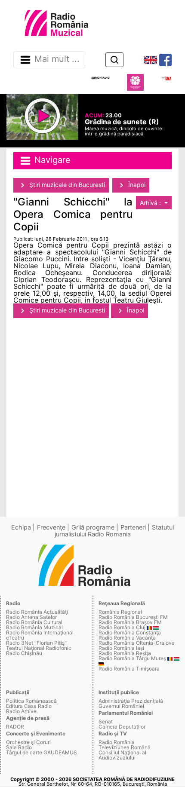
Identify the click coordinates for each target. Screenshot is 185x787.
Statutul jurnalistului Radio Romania (114, 531)
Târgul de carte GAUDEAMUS (41, 752)
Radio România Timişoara (129, 668)
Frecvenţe (51, 527)
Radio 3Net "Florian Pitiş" (36, 643)
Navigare (51, 160)
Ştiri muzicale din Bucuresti (66, 184)
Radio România (117, 742)
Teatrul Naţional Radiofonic (38, 648)
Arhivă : (151, 202)
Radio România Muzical (34, 627)
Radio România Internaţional (40, 632)
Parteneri (133, 527)
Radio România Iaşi (121, 648)
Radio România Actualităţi (37, 612)
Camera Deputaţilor (122, 726)
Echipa (21, 527)
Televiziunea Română (125, 747)
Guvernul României (121, 706)
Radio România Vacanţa (127, 637)
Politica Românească (31, 701)
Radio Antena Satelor (31, 617)
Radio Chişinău (24, 653)
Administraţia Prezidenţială (131, 701)
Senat (106, 721)
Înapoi (135, 184)
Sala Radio (19, 747)
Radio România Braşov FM (130, 622)
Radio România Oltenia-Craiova (137, 643)
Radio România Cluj (122, 627)
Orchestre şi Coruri (28, 742)
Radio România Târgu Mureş (132, 658)
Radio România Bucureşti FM (133, 617)
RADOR (15, 726)
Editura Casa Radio (29, 706)
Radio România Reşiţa (125, 653)
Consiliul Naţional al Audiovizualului (122, 755)
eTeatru (15, 637)
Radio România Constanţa (130, 632)
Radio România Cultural (34, 622)
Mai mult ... (57, 59)
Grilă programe (92, 527)
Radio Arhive (21, 711)
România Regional (120, 612)
